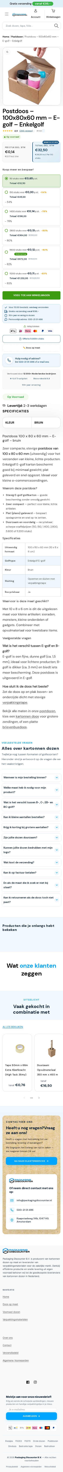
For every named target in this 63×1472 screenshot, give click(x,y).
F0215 (27, 1441)
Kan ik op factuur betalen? (20, 872)
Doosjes (9, 1441)
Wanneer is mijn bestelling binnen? (25, 777)
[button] (6, 14)
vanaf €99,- (43, 3)
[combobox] (31, 26)
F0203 (18, 1441)
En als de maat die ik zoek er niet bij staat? (26, 885)
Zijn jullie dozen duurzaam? (20, 837)
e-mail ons (43, 361)
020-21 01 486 (26, 361)
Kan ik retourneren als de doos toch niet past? (29, 900)
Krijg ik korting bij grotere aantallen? (26, 827)
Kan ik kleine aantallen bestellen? (24, 817)
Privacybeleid (12, 1466)
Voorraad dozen (11, 1311)
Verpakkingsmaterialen (15, 1319)
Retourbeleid (50, 1466)
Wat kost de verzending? (19, 862)
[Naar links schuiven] (24, 1097)
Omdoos (12, 1446)
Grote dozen (39, 1441)
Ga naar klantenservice (29, 1161)
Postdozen (17, 36)
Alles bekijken (13, 1027)
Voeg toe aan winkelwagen (31, 295)
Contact (7, 1345)
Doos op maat (10, 1304)
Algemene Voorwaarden (16, 1360)
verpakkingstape (15, 702)
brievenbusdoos (15, 727)
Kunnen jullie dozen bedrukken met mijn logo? (28, 850)
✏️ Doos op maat (31, 347)
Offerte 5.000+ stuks (33, 338)
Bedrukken (49, 1446)
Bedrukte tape (26, 1446)
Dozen (38, 1446)
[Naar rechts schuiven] (39, 1097)
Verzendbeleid (10, 1352)
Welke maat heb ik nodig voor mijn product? (25, 790)
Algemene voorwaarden (31, 1466)
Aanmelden (30, 1416)
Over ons (8, 1337)
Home (6, 36)
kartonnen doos (27, 716)
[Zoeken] (56, 26)
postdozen (47, 711)
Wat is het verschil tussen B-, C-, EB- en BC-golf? (28, 805)
